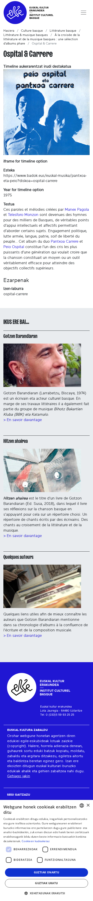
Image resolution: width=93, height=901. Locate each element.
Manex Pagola (77, 209)
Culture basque (32, 30)
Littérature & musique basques (25, 35)
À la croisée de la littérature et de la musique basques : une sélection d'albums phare (41, 39)
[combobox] (81, 805)
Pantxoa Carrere (64, 241)
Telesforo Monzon (23, 215)
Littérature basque (63, 30)
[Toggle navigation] (83, 12)
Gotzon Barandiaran (20, 336)
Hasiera (8, 30)
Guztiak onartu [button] (46, 872)
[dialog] (46, 850)
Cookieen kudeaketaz (36, 841)
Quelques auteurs (18, 557)
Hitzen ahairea (15, 441)
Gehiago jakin (18, 776)
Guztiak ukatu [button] (46, 883)
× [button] (88, 805)
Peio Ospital (13, 247)
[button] (46, 893)
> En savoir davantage (22, 420)
